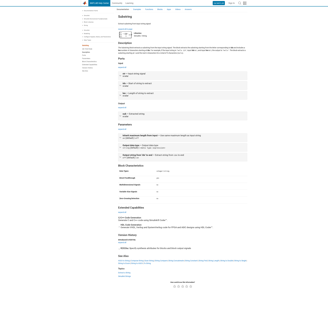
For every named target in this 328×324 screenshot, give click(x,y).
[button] (239, 3)
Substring (85, 45)
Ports (84, 55)
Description (86, 52)
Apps (169, 9)
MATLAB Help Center (99, 3)
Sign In (231, 3)
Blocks (160, 9)
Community (117, 3)
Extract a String (124, 273)
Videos (178, 9)
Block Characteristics (89, 61)
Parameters (86, 58)
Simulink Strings (124, 276)
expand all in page (125, 29)
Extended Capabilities (89, 65)
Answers (188, 9)
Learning (129, 3)
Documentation (123, 9)
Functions (149, 9)
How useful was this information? (182, 282)
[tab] (182, 76)
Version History (87, 68)
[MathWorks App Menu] (244, 3)
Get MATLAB (219, 3)
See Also (85, 71)
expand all (122, 67)
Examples (137, 9)
